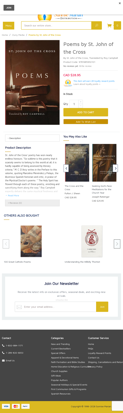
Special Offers (58, 353)
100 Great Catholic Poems (17, 261)
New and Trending (60, 344)
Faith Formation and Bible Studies (68, 362)
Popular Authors (59, 380)
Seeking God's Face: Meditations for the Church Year (102, 189)
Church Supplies (59, 371)
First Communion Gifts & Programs (68, 389)
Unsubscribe (62, 300)
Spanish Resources (60, 393)
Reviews (16, 202)
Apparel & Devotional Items (65, 357)
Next (115, 168)
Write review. (85, 66)
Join (102, 306)
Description (15, 138)
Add (85, 112)
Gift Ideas (56, 375)
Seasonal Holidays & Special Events (69, 384)
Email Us (10, 360)
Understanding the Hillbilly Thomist (82, 261)
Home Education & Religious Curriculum (71, 366)
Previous (66, 168)
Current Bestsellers (61, 348)
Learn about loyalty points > (87, 84)
